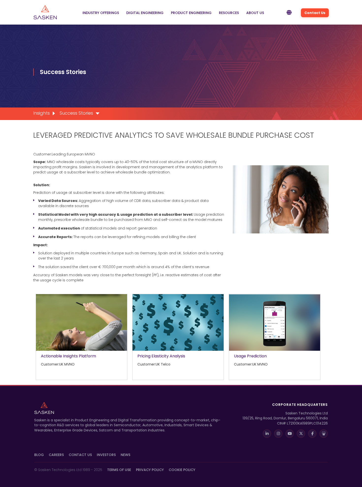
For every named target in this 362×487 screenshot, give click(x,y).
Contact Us (314, 12)
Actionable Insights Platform (68, 356)
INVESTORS (106, 454)
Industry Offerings (100, 12)
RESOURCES (229, 12)
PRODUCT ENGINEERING (191, 12)
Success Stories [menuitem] (76, 113)
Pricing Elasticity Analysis (161, 356)
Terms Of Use (119, 469)
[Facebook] (312, 433)
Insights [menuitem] (41, 113)
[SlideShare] (323, 433)
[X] (301, 433)
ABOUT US (255, 12)
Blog (39, 454)
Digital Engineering (145, 12)
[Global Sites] (289, 12)
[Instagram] (278, 433)
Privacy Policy (150, 469)
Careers (56, 454)
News (125, 454)
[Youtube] (289, 433)
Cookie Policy (182, 469)
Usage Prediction (250, 356)
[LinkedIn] (267, 433)
